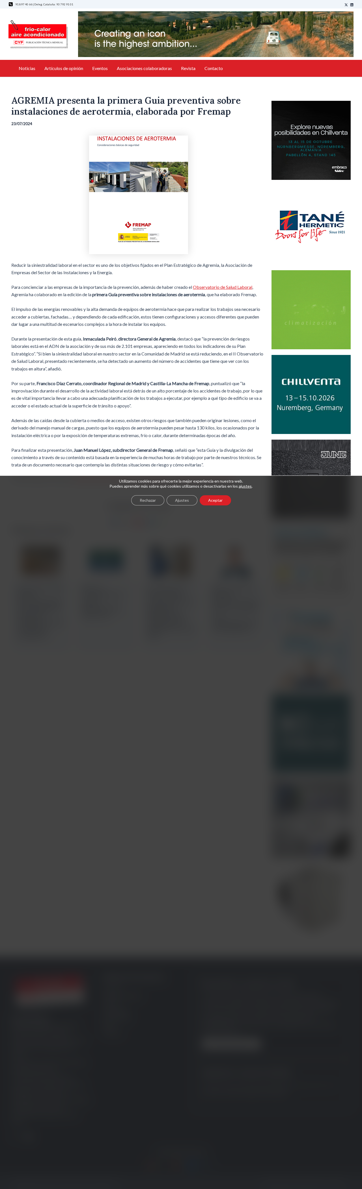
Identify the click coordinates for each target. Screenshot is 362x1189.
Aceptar (215, 500)
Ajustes (182, 500)
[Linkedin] (352, 4)
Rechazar (148, 500)
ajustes (245, 486)
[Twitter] (346, 4)
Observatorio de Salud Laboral (222, 287)
